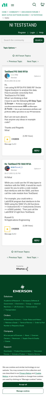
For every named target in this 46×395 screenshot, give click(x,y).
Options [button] (36, 76)
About (27, 335)
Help (41, 33)
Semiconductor (31, 306)
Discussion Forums (29, 12)
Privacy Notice (25, 373)
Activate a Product (18, 354)
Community (14, 12)
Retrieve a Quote (11, 322)
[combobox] (17, 40)
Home (4, 12)
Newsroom (16, 338)
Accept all (23, 385)
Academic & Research (12, 300)
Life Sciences (19, 306)
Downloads (8, 351)
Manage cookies (23, 391)
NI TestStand (36, 15)
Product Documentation (23, 351)
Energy (28, 303)
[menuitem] (34, 5)
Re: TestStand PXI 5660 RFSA (18, 164)
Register (22, 33)
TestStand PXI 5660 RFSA (16, 71)
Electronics (19, 303)
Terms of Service (26, 322)
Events (7, 341)
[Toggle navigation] (12, 5)
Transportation (10, 309)
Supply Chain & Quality (31, 338)
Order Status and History (32, 319)
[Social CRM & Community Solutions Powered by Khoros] (22, 268)
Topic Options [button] (9, 48)
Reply (36, 150)
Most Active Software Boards (15, 15)
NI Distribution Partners (12, 319)
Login (32, 33)
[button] (7, 139)
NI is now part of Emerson (13, 335)
